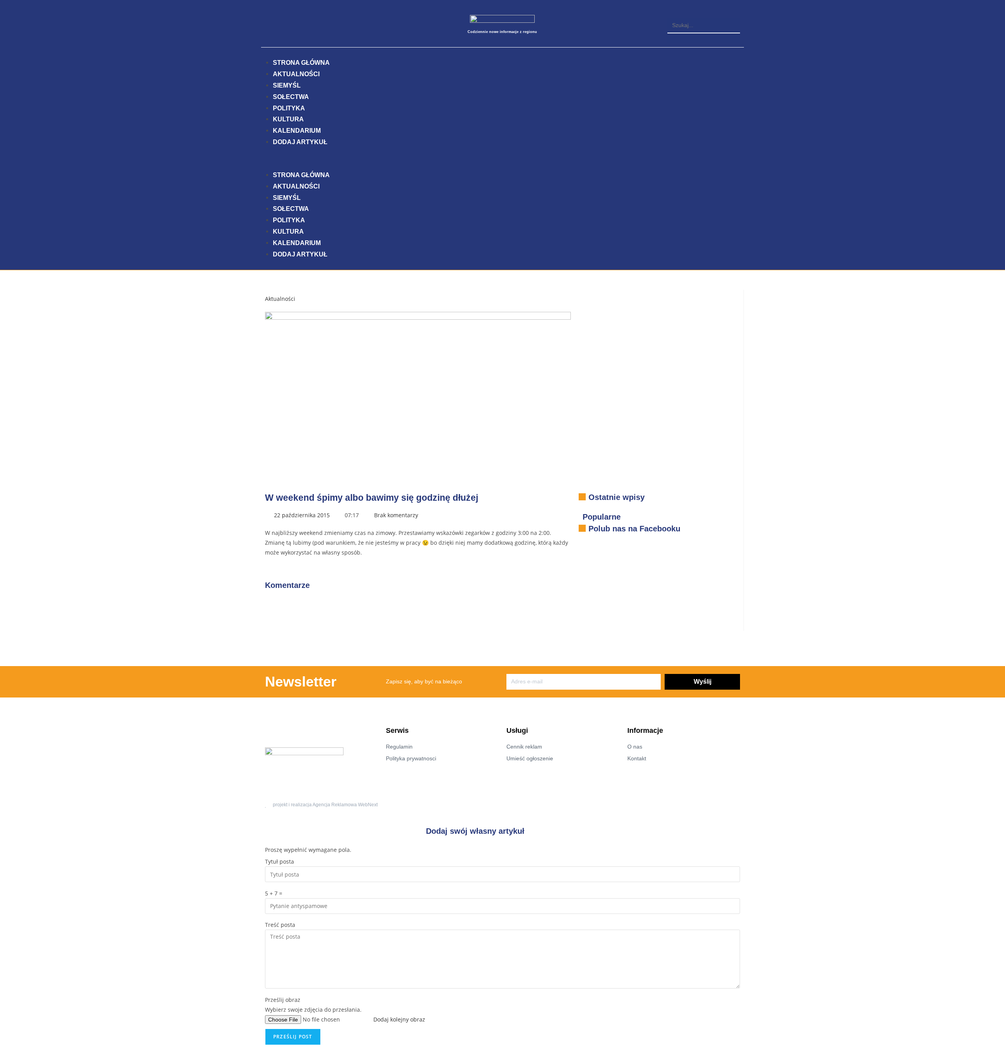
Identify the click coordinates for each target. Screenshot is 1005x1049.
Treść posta (280, 924)
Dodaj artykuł (300, 142)
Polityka (289, 108)
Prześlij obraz (282, 999)
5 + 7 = (273, 893)
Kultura (288, 119)
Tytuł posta (279, 861)
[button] (703, 13)
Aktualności (296, 74)
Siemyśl (287, 85)
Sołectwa (291, 96)
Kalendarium (297, 130)
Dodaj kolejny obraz (399, 1019)
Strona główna (301, 62)
